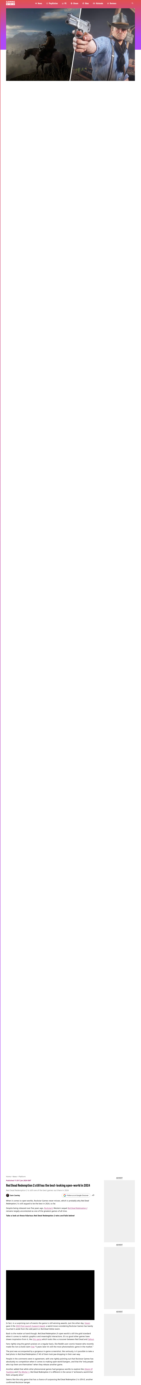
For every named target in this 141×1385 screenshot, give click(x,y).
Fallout (91, 1339)
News (15, 1176)
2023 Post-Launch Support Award (30, 1326)
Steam (87, 1323)
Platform (22, 1176)
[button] (93, 1195)
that (33, 1346)
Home (8, 1176)
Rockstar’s (48, 1208)
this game (37, 1339)
